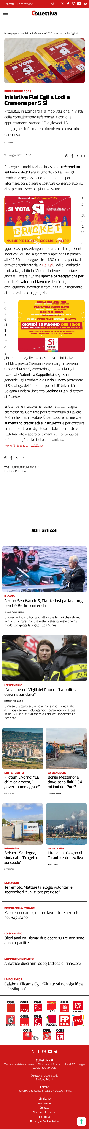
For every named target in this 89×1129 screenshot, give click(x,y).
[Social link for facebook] (68, 3)
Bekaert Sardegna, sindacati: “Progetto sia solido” (21, 858)
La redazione (25, 4)
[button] (66, 156)
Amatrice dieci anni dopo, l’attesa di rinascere (42, 963)
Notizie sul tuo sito (44, 1112)
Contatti (9, 4)
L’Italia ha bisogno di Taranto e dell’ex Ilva (65, 855)
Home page (10, 33)
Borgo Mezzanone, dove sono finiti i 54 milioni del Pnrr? (65, 782)
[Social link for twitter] (62, 3)
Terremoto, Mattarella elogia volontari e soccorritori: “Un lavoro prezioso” (38, 889)
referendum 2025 (24, 467)
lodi (7, 471)
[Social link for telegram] (85, 3)
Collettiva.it (44, 1060)
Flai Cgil (48, 265)
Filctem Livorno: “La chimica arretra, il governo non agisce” (22, 782)
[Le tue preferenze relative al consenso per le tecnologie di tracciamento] (81, 1121)
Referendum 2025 (42, 33)
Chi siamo (45, 1098)
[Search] (53, 4)
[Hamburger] (5, 14)
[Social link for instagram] (73, 3)
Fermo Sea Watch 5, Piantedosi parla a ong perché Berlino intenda (43, 603)
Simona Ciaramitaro (14, 612)
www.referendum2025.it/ (23, 445)
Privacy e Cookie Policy (44, 1121)
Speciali (24, 33)
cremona (19, 471)
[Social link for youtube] (79, 3)
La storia (44, 1116)
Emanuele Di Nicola (13, 701)
